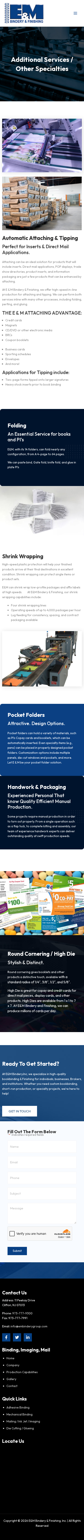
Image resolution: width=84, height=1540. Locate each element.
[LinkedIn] (28, 1337)
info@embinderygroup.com (29, 1326)
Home (10, 1358)
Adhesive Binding (18, 1407)
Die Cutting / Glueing (20, 1428)
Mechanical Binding (19, 1414)
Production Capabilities (22, 1372)
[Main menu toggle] (75, 13)
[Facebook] (6, 1337)
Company (12, 1365)
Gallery (11, 1379)
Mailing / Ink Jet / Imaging (23, 1421)
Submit (17, 1251)
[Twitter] (17, 1337)
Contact (11, 1386)
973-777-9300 (22, 1313)
